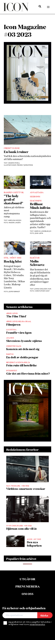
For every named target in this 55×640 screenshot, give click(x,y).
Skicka (44, 615)
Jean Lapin (39, 233)
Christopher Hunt (42, 291)
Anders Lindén (15, 223)
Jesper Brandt (14, 292)
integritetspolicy (37, 624)
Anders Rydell (14, 163)
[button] (40, 6)
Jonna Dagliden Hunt (43, 289)
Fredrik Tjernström (25, 165)
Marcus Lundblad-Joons (44, 231)
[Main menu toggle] (48, 7)
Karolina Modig (14, 220)
